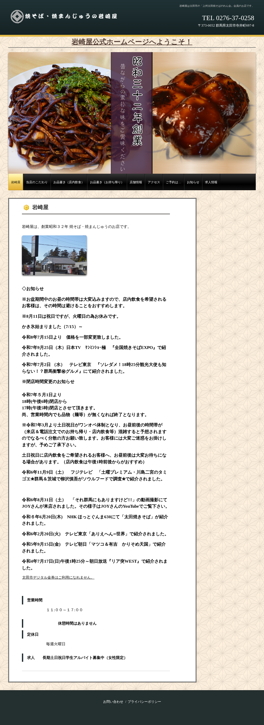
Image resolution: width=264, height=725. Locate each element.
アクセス (154, 182)
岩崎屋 (15, 182)
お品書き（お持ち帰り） (107, 182)
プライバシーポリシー (144, 702)
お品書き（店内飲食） (68, 182)
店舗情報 (136, 182)
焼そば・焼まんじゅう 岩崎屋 (67, 18)
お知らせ (193, 182)
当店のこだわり (37, 182)
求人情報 (211, 182)
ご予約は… (173, 182)
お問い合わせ (113, 702)
